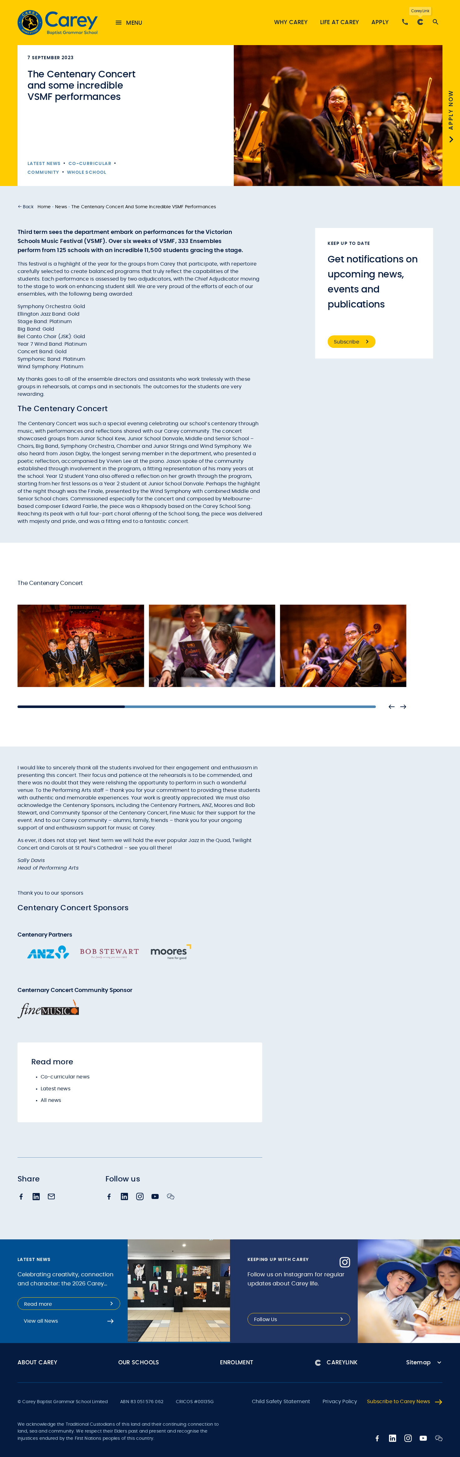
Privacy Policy (340, 1401)
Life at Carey (339, 22)
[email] (51, 1197)
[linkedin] (36, 1197)
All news (51, 1100)
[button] (26, 207)
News (61, 207)
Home (44, 207)
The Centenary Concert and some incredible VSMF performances (143, 207)
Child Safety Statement (281, 1401)
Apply (380, 22)
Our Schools (138, 1363)
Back (28, 207)
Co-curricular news (65, 1076)
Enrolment (236, 1363)
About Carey (37, 1363)
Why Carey (291, 22)
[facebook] (21, 1197)
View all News (41, 1321)
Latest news (55, 1088)
